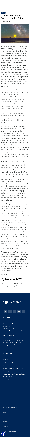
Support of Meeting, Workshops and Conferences (14, 375)
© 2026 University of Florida (10, 407)
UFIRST (6, 360)
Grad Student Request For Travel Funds (14, 370)
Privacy (5, 421)
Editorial (3, 13)
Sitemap (5, 426)
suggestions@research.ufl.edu (15, 345)
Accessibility (6, 417)
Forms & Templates (10, 366)
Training (6, 379)
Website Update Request (9, 431)
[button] (3, 434)
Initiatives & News (9, 363)
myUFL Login (7, 336)
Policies (5, 412)
